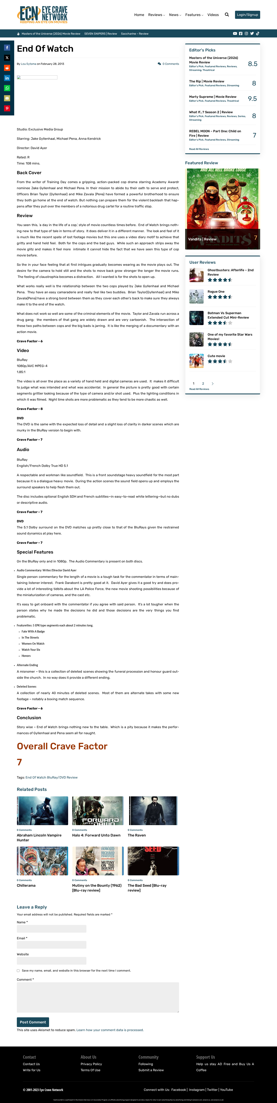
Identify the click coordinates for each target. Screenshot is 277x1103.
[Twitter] (252, 33)
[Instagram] (246, 33)
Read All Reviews (199, 149)
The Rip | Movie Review (206, 81)
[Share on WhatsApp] (7, 88)
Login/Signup (247, 15)
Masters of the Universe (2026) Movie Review (51, 33)
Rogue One (216, 291)
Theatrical (209, 70)
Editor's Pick (196, 66)
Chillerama (26, 885)
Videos (213, 15)
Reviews (155, 15)
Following (145, 1064)
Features (193, 15)
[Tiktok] (258, 33)
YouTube (226, 1090)
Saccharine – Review (134, 33)
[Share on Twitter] (7, 58)
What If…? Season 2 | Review (211, 112)
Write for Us (31, 1070)
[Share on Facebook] (7, 48)
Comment (25, 979)
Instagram (197, 1090)
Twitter (212, 1090)
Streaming (195, 70)
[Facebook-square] (241, 33)
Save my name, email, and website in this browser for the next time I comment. (76, 970)
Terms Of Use (90, 1070)
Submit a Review (151, 1070)
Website (23, 954)
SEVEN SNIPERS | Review (100, 33)
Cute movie (216, 356)
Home (139, 15)
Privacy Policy (91, 1064)
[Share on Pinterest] (7, 108)
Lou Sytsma (28, 64)
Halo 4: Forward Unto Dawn (96, 835)
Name (22, 922)
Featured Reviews (215, 66)
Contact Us (31, 1064)
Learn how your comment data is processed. (110, 1030)
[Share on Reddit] (7, 68)
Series (241, 116)
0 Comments (171, 64)
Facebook (178, 1090)
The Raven (137, 835)
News (173, 15)
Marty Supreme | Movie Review (212, 97)
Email (22, 938)
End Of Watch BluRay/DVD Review (52, 777)
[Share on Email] (7, 98)
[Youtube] (235, 33)
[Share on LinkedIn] (7, 78)
